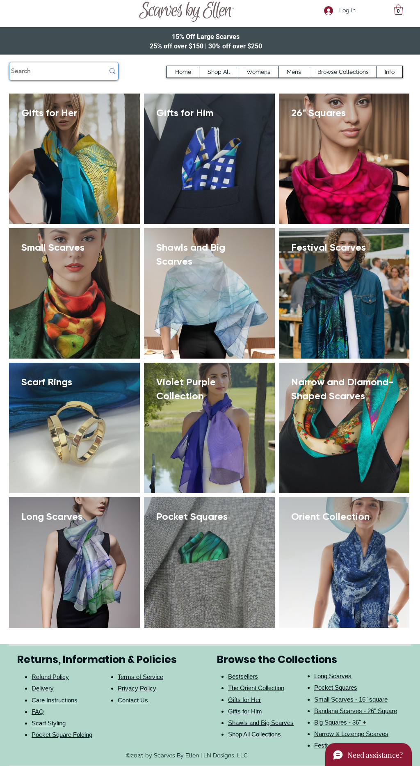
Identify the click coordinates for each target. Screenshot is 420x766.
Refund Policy (50, 676)
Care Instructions (55, 700)
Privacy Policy (137, 688)
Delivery (43, 688)
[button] (398, 10)
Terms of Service (140, 676)
